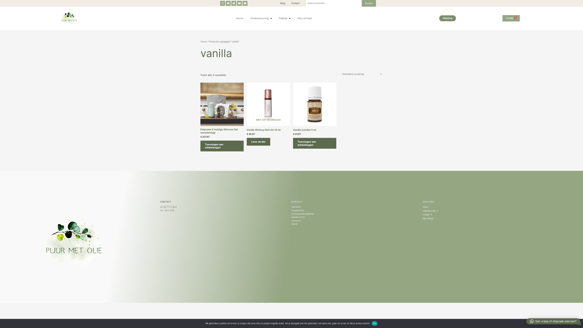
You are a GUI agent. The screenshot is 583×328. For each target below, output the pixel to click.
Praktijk (283, 18)
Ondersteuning (259, 18)
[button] (553, 321)
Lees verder (258, 141)
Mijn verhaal (304, 18)
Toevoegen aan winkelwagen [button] (214, 146)
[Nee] (579, 323)
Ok (374, 323)
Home (239, 18)
